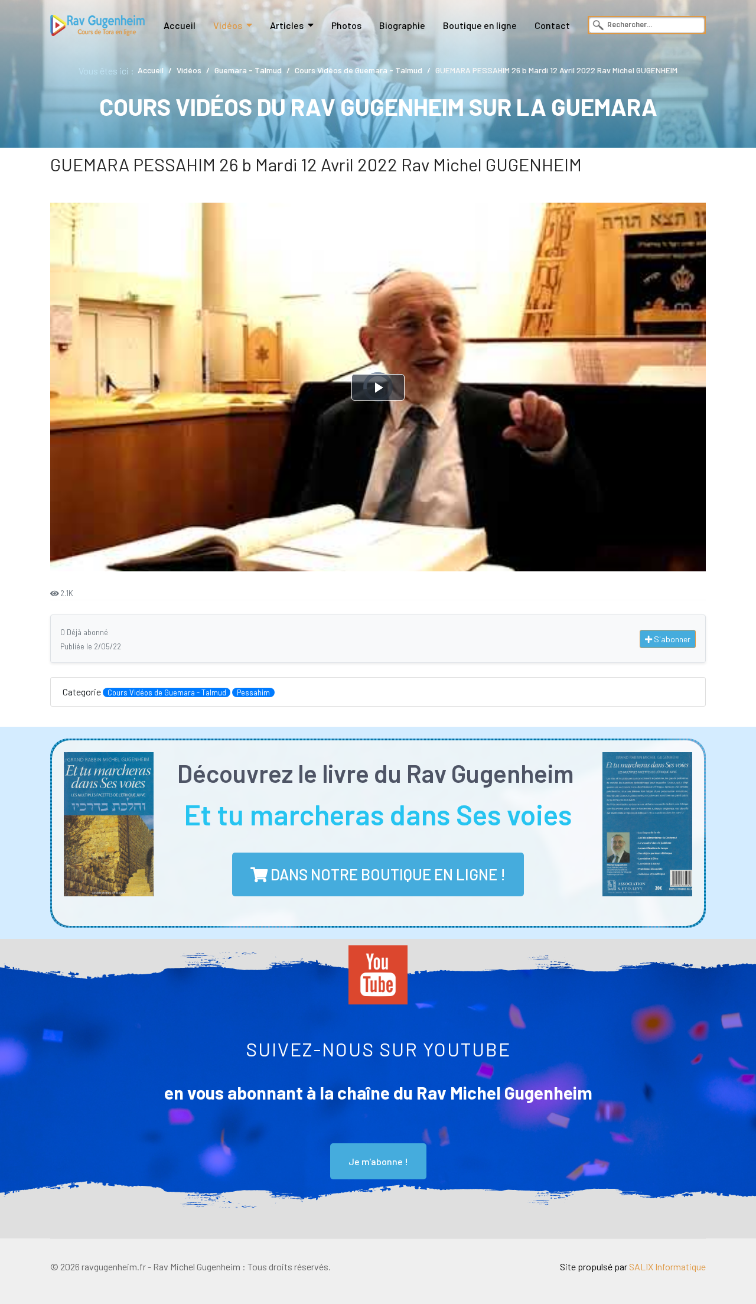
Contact (552, 25)
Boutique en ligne (480, 25)
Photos (346, 25)
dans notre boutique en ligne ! (387, 874)
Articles (287, 25)
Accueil (179, 25)
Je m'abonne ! (378, 1161)
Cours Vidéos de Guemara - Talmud (166, 692)
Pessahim (253, 692)
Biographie (402, 25)
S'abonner (671, 639)
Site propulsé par (633, 1266)
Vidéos (227, 25)
